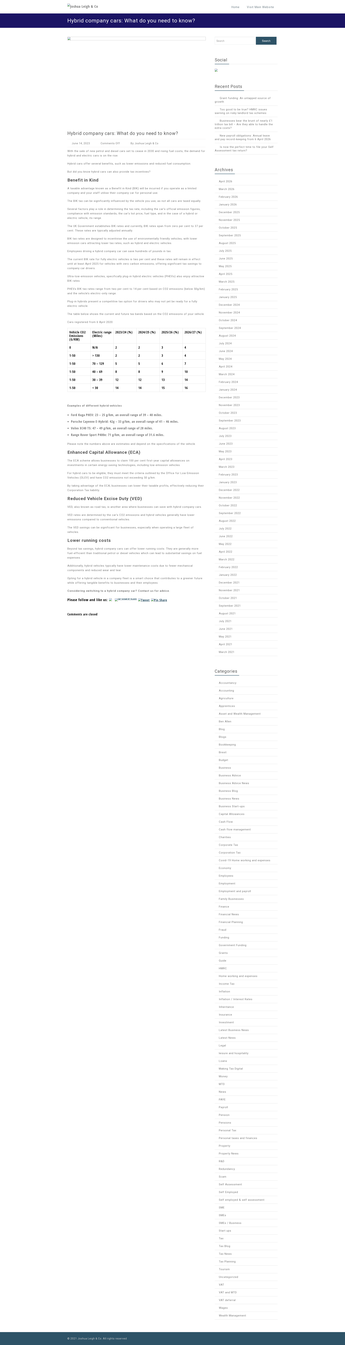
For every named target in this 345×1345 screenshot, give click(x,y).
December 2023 (229, 397)
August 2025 (227, 243)
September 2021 (230, 605)
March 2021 (226, 652)
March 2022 (226, 559)
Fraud (222, 929)
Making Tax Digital (231, 1068)
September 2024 (230, 328)
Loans (223, 1061)
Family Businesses (231, 899)
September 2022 (230, 513)
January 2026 (228, 204)
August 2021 (227, 613)
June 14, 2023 (81, 143)
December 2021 (229, 582)
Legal (222, 1045)
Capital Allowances (232, 814)
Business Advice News (234, 783)
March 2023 (226, 466)
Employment (227, 883)
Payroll (223, 1107)
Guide (222, 960)
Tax (221, 1238)
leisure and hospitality (234, 1053)
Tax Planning (227, 1261)
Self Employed (228, 1192)
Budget (223, 760)
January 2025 (228, 297)
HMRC (223, 968)
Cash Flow (226, 821)
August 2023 (227, 428)
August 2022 (227, 520)
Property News (229, 1153)
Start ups (225, 1230)
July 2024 (225, 343)
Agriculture (226, 698)
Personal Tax (227, 1130)
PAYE (222, 1099)
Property (224, 1145)
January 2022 (228, 575)
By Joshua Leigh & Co (144, 143)
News (222, 1091)
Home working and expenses (238, 976)
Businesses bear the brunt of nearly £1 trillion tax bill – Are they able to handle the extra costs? (244, 124)
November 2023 (229, 405)
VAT (221, 1284)
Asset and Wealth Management (240, 713)
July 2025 (225, 250)
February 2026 (228, 196)
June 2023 (226, 443)
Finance (224, 906)
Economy (225, 868)
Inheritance (226, 1007)
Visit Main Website (260, 7)
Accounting (226, 690)
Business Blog (228, 791)
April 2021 (225, 644)
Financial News (229, 914)
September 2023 (230, 420)
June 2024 (226, 351)
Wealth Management (232, 1315)
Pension (224, 1115)
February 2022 (228, 567)
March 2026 (226, 189)
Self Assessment (230, 1184)
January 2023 (228, 482)
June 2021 (226, 629)
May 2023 (225, 451)
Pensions (225, 1122)
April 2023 (225, 459)
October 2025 (228, 227)
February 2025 (228, 289)
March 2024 (226, 374)
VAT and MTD (228, 1292)
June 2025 (226, 258)
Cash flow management (235, 829)
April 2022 (225, 551)
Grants (223, 953)
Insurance (225, 1014)
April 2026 (225, 181)
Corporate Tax (228, 845)
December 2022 (229, 490)
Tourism (224, 1269)
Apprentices (227, 706)
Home (235, 7)
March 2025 (226, 281)
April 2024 (225, 366)
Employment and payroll (235, 891)
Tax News (225, 1253)
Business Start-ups (232, 806)
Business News (229, 798)
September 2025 (230, 235)
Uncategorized (228, 1277)
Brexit (223, 752)
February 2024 (228, 382)
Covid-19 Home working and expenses (244, 860)
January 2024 (228, 389)
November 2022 (229, 497)
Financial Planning (231, 922)
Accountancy (227, 683)
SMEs (222, 1215)
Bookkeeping (227, 744)
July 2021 (225, 621)
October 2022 (228, 505)
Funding (224, 937)
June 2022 (226, 536)
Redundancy (227, 1169)
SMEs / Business (230, 1223)
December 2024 (229, 304)
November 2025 (229, 220)
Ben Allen (225, 721)
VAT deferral (227, 1300)
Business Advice (230, 775)
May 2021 (225, 636)
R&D (221, 1161)
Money (223, 1076)
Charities (225, 837)
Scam (222, 1176)
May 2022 (225, 544)
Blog (222, 729)
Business (225, 767)
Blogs (222, 737)
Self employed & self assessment (241, 1199)
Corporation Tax (230, 852)
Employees (226, 875)
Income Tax (226, 983)
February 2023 (228, 474)
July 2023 (225, 436)
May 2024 (225, 358)
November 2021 (229, 590)
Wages (223, 1307)
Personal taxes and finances (238, 1138)
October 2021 (228, 598)
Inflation (224, 991)
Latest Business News (234, 1030)
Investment (226, 1022)
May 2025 (225, 266)
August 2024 (227, 335)
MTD (222, 1084)
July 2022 (225, 528)
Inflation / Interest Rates (235, 999)
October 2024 (228, 320)
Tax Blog (224, 1246)
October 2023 (228, 412)
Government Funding (233, 945)
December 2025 (229, 212)
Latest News (227, 1037)
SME (222, 1207)
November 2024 (229, 312)
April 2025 (225, 274)
